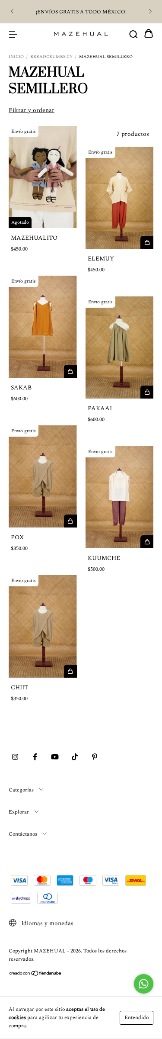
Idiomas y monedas (46, 923)
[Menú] (13, 34)
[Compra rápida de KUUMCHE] (146, 541)
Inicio (16, 56)
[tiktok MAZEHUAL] (74, 757)
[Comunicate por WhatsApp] (143, 984)
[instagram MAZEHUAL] (15, 757)
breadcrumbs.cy (51, 56)
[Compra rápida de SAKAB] (70, 371)
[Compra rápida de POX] (70, 521)
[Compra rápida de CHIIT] (70, 671)
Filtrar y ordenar (31, 110)
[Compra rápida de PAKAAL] (146, 392)
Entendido (136, 1017)
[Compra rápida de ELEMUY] (146, 242)
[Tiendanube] (36, 975)
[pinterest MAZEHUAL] (94, 757)
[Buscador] (133, 34)
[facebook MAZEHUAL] (35, 757)
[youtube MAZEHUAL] (54, 757)
